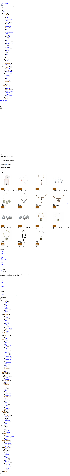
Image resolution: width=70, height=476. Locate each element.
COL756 (65, 222)
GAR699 (30, 203)
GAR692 (48, 203)
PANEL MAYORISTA (3, 2)
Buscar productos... (3, 7)
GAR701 (13, 203)
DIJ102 (30, 222)
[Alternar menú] (7, 13)
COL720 (30, 240)
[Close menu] (0, 299)
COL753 (13, 240)
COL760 (48, 222)
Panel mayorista (2, 161)
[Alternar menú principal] (1, 108)
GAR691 (65, 203)
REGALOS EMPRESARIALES (4, 100)
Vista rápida (15, 203)
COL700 (48, 240)
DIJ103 (13, 222)
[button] (35, 3)
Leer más (3, 188)
